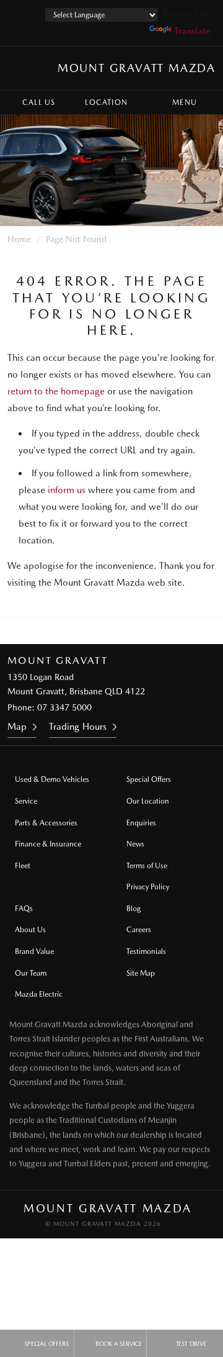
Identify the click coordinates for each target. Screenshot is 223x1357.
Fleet (22, 865)
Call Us (38, 102)
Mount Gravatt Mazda (137, 68)
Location (106, 102)
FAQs (24, 908)
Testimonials (146, 951)
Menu (184, 102)
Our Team (30, 973)
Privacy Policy (147, 887)
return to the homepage (56, 391)
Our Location (147, 801)
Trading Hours (78, 726)
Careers (138, 929)
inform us (66, 490)
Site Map (140, 973)
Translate (192, 31)
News (135, 844)
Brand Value (34, 951)
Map (17, 726)
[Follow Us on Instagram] (61, 631)
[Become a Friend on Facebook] (162, 631)
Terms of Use (146, 865)
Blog (133, 908)
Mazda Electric (39, 994)
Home (19, 239)
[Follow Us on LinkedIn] (128, 631)
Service (26, 801)
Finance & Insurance (48, 844)
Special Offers (148, 779)
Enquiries (141, 823)
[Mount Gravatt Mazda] (21, 68)
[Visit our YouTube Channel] (95, 631)
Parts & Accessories (46, 823)
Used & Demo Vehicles (52, 779)
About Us (30, 929)
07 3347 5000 (64, 707)
